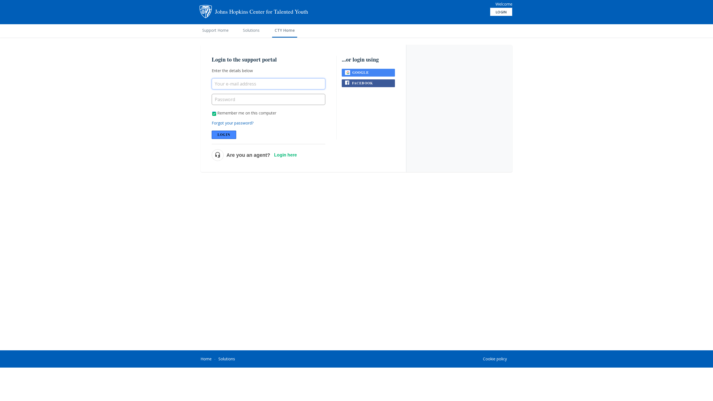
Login (224, 134)
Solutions (251, 30)
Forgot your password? (232, 123)
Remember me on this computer (246, 113)
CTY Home (285, 30)
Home (206, 358)
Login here (285, 155)
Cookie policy (495, 358)
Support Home (215, 30)
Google (360, 72)
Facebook (362, 83)
